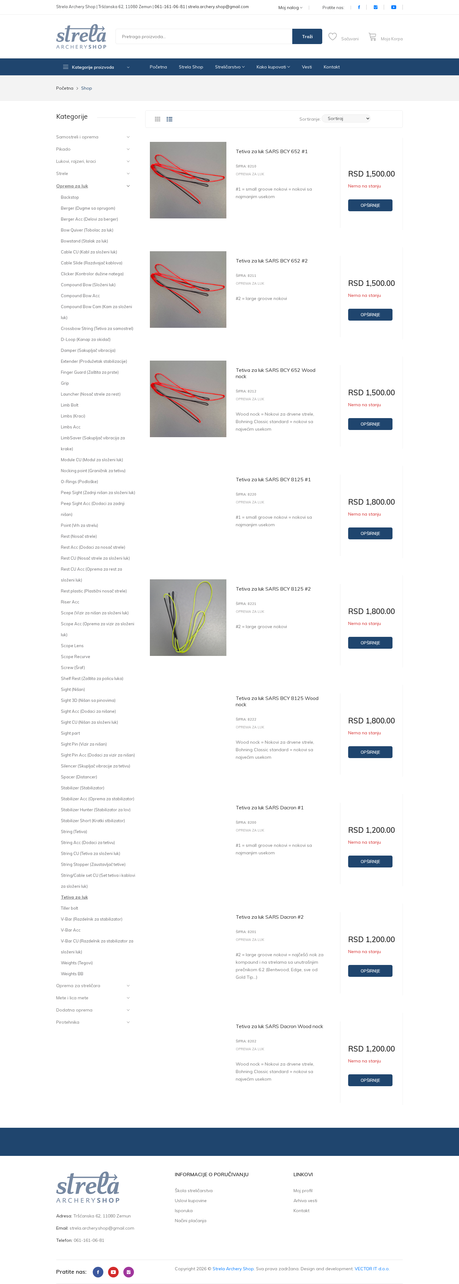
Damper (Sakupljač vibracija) (88, 350)
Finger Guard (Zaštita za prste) (90, 372)
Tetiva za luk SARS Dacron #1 (270, 807)
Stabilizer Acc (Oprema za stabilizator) (97, 798)
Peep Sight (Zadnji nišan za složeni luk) (98, 492)
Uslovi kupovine (191, 1200)
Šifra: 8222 (246, 719)
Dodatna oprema (74, 1009)
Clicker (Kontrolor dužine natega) (92, 273)
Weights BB (72, 973)
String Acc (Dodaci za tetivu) (88, 842)
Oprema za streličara (78, 985)
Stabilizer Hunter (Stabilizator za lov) (96, 809)
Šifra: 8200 (246, 822)
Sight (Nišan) (73, 689)
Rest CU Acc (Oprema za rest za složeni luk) (91, 574)
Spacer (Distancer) (79, 776)
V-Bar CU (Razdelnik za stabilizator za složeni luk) (97, 946)
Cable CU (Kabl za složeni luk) (89, 251)
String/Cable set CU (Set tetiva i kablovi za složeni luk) (98, 881)
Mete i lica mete (72, 997)
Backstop (70, 197)
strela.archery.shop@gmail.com (218, 6)
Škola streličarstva (194, 1190)
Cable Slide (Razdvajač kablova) (91, 262)
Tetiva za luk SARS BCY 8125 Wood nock (277, 701)
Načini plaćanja (190, 1220)
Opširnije (370, 205)
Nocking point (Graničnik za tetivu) (93, 470)
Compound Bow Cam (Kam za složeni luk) (96, 312)
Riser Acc (70, 601)
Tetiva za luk (74, 897)
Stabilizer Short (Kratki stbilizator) (93, 820)
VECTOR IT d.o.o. (372, 1269)
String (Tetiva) (74, 831)
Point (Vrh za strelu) (79, 525)
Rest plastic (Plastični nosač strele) (94, 590)
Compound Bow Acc (80, 295)
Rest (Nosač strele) (79, 536)
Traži (307, 36)
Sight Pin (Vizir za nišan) (84, 744)
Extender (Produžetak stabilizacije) (94, 361)
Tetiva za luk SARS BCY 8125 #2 (273, 589)
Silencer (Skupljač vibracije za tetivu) (95, 765)
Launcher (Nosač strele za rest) (91, 394)
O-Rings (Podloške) (79, 481)
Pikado (63, 149)
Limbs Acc (71, 426)
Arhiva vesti (305, 1200)
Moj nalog (289, 8)
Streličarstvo (228, 67)
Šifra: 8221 (246, 604)
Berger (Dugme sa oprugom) (88, 208)
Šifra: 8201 (246, 932)
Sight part (70, 733)
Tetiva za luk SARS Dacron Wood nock (279, 1026)
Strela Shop (191, 67)
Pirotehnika (67, 1022)
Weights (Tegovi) (77, 962)
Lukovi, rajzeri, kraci (76, 161)
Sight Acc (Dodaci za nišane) (88, 711)
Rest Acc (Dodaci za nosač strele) (93, 547)
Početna (158, 67)
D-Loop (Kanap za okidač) (86, 339)
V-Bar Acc (71, 929)
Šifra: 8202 (246, 1041)
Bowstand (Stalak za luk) (84, 240)
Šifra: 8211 (246, 275)
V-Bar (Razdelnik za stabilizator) (91, 919)
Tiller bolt (69, 908)
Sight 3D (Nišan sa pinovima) (88, 700)
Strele (62, 173)
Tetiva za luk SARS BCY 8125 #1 (273, 479)
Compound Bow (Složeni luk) (88, 284)
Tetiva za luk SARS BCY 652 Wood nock (275, 373)
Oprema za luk (72, 185)
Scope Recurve (75, 656)
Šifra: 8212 (246, 391)
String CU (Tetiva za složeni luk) (90, 853)
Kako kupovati (272, 67)
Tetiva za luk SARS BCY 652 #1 (272, 151)
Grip (65, 383)
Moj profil (303, 1190)
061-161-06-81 (170, 6)
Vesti (307, 67)
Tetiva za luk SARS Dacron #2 (270, 917)
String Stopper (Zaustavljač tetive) (93, 864)
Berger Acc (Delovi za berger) (89, 219)
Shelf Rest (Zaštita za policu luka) (92, 678)
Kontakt (332, 67)
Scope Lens (72, 645)
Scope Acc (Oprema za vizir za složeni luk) (97, 629)
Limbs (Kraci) (73, 415)
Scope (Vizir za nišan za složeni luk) (95, 612)
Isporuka (184, 1210)
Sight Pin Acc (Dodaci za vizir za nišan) (98, 754)
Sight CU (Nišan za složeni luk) (89, 722)
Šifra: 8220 (246, 494)
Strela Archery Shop (233, 1269)
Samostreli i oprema (77, 136)
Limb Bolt (69, 404)
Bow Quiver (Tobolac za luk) (87, 229)
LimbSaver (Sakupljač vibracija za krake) (93, 443)
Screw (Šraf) (73, 667)
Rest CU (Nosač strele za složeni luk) (95, 558)
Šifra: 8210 (246, 166)
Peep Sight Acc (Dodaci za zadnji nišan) (93, 509)
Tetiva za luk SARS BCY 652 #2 (272, 260)
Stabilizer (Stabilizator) (82, 787)
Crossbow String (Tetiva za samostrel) (97, 328)
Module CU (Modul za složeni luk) (92, 459)
